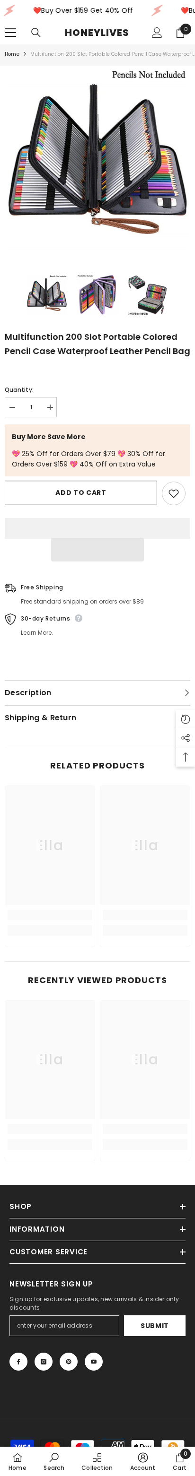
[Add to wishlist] (174, 493)
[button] (97, 549)
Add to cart (80, 492)
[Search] (36, 32)
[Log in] (157, 32)
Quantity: (19, 390)
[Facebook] (18, 1362)
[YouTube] (94, 1362)
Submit (155, 1325)
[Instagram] (44, 1362)
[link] (50, 915)
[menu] (10, 32)
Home (12, 54)
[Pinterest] (69, 1362)
